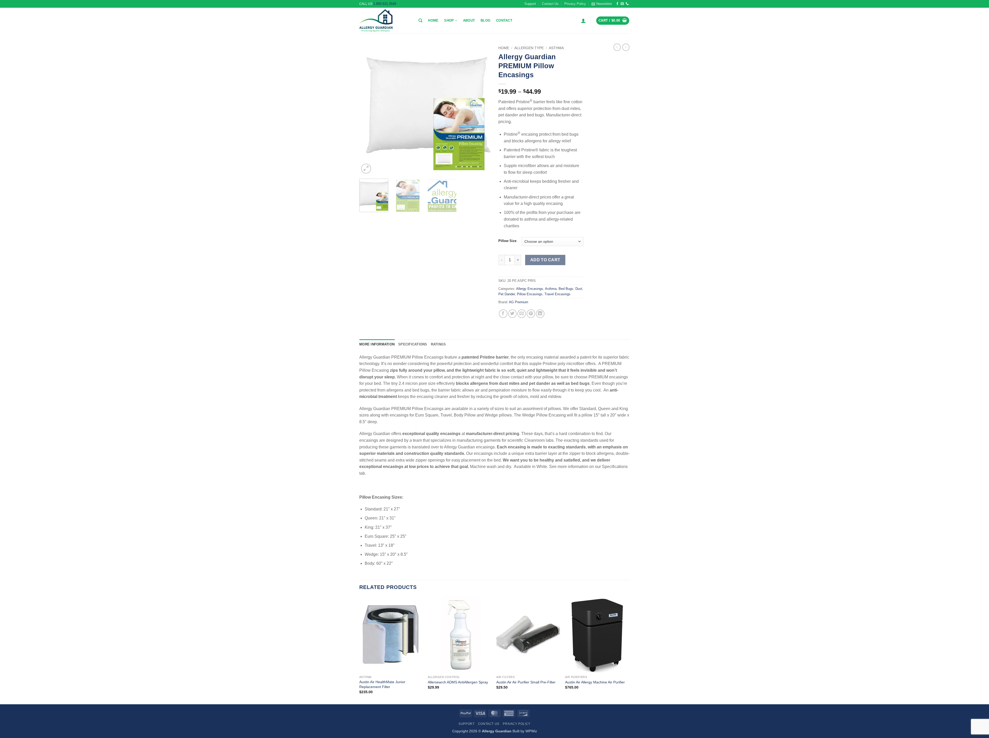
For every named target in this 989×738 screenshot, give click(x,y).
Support (530, 4)
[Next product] (617, 47)
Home (433, 20)
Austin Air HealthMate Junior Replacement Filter (382, 684)
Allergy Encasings (529, 289)
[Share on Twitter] (512, 313)
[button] (602, 4)
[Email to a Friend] (521, 313)
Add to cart (545, 260)
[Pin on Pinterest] (531, 313)
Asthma (556, 48)
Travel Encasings (557, 294)
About (469, 20)
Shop (449, 20)
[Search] (420, 20)
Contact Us (550, 4)
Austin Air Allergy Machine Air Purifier (595, 682)
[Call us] (627, 4)
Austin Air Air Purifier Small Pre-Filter (526, 682)
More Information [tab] (377, 344)
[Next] (481, 109)
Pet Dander (506, 294)
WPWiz (531, 731)
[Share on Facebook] (503, 313)
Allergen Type (529, 48)
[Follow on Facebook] (617, 4)
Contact (504, 20)
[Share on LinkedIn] (540, 313)
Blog (485, 20)
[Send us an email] (622, 4)
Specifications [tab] (412, 344)
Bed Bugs (566, 289)
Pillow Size (507, 241)
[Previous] (368, 109)
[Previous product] (625, 47)
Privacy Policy (575, 4)
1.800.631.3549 (384, 4)
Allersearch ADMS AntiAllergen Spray (458, 682)
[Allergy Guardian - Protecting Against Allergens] (385, 20)
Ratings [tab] (438, 344)
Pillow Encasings (529, 294)
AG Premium (518, 302)
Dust (578, 289)
